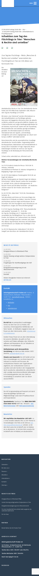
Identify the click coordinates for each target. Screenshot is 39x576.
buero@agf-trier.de (18, 297)
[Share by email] (13, 49)
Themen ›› (4, 471)
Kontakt (6, 274)
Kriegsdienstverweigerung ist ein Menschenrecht (15, 506)
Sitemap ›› (4, 485)
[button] (35, 3)
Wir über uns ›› (6, 468)
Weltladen (11, 302)
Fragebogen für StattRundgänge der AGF (18, 263)
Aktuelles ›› (5, 475)
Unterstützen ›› (6, 478)
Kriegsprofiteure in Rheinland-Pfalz (16, 251)
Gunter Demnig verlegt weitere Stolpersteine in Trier (16, 502)
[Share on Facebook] (4, 49)
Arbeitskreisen (12, 308)
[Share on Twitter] (8, 49)
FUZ (9, 305)
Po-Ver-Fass (5, 514)
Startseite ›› (5, 464)
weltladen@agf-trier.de (17, 353)
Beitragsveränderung (26, 406)
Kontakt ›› (4, 482)
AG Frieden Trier (8, 3)
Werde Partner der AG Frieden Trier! (11, 528)
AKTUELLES (7, 280)
